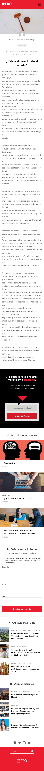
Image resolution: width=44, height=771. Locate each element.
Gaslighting (10, 463)
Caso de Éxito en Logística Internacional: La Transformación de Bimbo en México (25, 652)
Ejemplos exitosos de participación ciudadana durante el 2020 (26, 669)
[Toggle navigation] (39, 4)
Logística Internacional (20, 647)
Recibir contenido (22, 416)
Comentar (5, 567)
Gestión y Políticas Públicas (22, 663)
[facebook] (15, 743)
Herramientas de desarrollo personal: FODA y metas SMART (21, 532)
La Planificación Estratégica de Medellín (24, 695)
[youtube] (29, 743)
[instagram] (24, 743)
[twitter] (19, 743)
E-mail (4, 596)
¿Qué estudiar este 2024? (17, 498)
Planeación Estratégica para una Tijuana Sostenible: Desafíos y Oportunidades (25, 636)
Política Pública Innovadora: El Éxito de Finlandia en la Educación (26, 726)
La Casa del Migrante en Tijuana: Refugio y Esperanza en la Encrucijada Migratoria (25, 711)
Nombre (5, 585)
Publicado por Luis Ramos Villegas (22, 40)
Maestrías (6, 495)
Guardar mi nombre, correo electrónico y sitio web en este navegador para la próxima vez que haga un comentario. (23, 560)
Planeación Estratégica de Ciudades (25, 630)
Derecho (22, 45)
